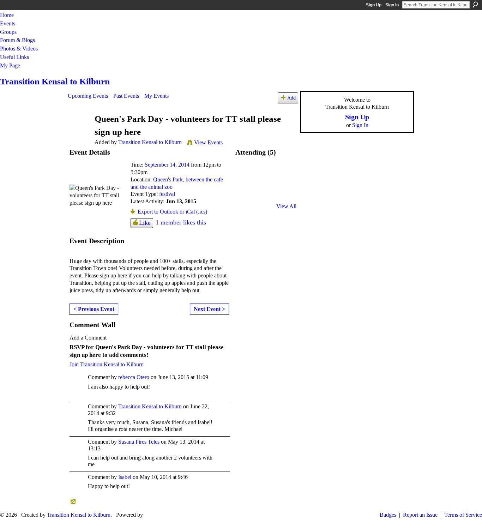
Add (291, 98)
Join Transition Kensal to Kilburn (107, 364)
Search (475, 4)
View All (286, 206)
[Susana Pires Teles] (247, 193)
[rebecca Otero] (247, 175)
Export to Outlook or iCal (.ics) (172, 212)
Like (145, 222)
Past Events (126, 96)
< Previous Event (93, 309)
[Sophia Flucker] (265, 193)
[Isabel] (284, 175)
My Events (156, 96)
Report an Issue (420, 515)
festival (167, 194)
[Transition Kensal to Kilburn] (79, 133)
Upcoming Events (88, 96)
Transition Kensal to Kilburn (55, 81)
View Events (208, 142)
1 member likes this (181, 222)
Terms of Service (463, 515)
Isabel (124, 477)
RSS (73, 501)
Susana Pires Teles (138, 442)
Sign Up (373, 4)
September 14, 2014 (167, 165)
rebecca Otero (133, 377)
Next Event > (209, 309)
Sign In (392, 4)
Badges (388, 515)
